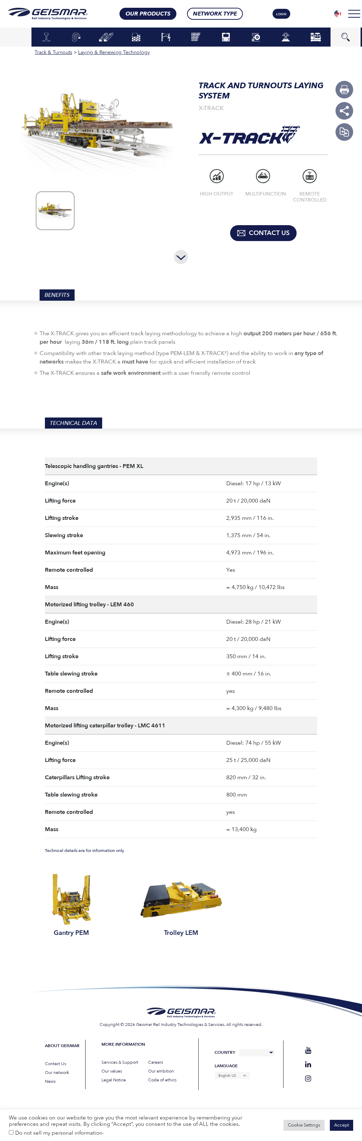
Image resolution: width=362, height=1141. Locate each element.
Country (225, 1052)
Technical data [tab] (73, 423)
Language (226, 1066)
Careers (155, 1062)
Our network (57, 1072)
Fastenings (76, 37)
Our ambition (161, 1071)
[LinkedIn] (308, 1064)
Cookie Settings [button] (304, 1125)
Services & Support (119, 1062)
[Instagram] (308, 1078)
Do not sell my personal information (59, 1133)
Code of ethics (162, 1080)
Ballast (136, 37)
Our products (147, 14)
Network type (215, 14)
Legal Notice (113, 1080)
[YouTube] (308, 1050)
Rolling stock (225, 37)
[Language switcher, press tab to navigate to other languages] (337, 14)
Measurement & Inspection (286, 39)
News (50, 1081)
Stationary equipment (316, 37)
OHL (166, 37)
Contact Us (55, 1064)
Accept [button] (341, 1125)
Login (281, 14)
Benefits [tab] (57, 295)
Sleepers (106, 37)
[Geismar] (45, 14)
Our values (111, 1071)
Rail (46, 37)
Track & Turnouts (196, 37)
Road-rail (256, 37)
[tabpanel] (71, 905)
